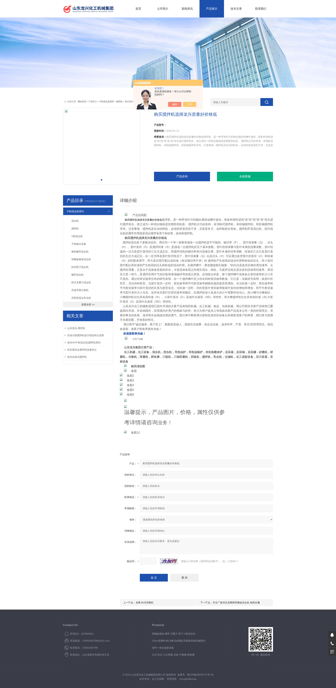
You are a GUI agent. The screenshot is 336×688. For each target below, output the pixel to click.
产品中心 (93, 101)
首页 (138, 8)
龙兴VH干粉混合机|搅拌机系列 (84, 342)
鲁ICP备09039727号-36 (200, 674)
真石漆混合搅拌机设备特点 (82, 349)
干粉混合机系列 (106, 101)
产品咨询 (182, 176)
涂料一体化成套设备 (163, 647)
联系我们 (260, 8)
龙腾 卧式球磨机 (144, 602)
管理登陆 (172, 678)
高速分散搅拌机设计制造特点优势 (85, 335)
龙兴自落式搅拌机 (77, 356)
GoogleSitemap (188, 678)
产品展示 (211, 8)
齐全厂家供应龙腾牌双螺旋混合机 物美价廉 (236, 602)
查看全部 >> (88, 304)
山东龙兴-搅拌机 (76, 328)
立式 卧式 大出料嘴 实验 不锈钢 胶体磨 (173, 654)
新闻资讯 (187, 8)
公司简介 (162, 8)
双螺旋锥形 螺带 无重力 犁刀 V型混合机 (173, 633)
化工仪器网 (158, 678)
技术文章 (236, 8)
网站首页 (82, 101)
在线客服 (245, 176)
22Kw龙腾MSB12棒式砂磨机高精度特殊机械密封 (178, 640)
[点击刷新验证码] (168, 561)
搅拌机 (119, 101)
